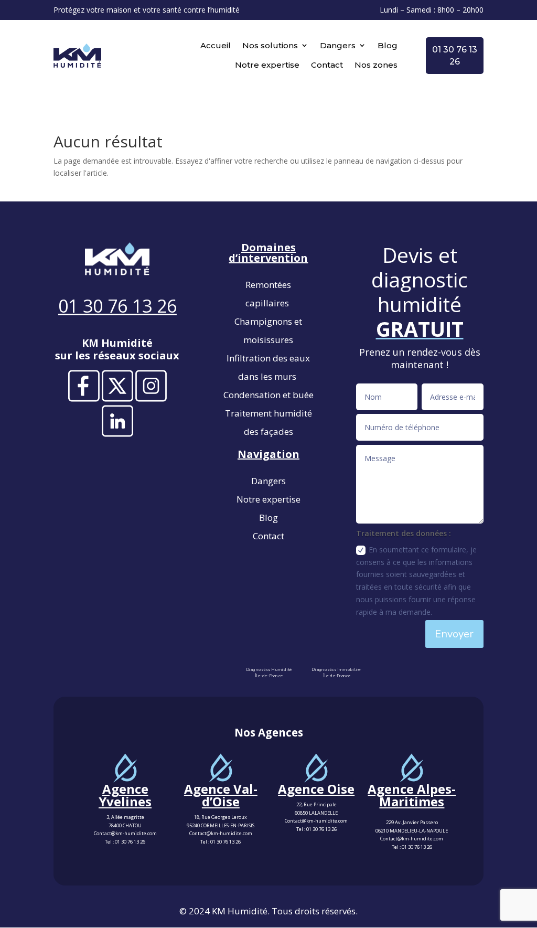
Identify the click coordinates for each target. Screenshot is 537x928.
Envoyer (454, 634)
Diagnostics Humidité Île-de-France (268, 673)
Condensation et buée (268, 395)
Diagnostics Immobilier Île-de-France (336, 673)
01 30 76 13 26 (130, 841)
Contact (327, 65)
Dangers (338, 45)
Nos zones (376, 65)
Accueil (215, 45)
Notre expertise (267, 65)
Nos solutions (270, 45)
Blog (388, 45)
